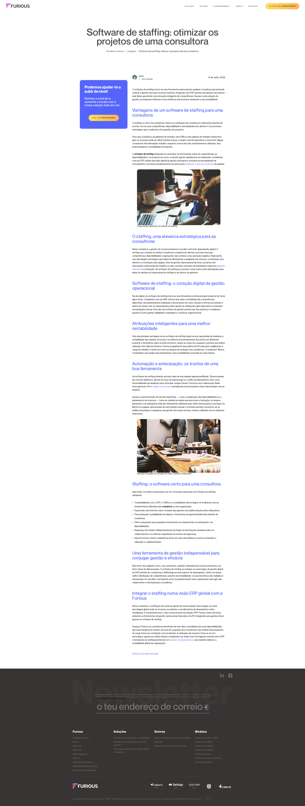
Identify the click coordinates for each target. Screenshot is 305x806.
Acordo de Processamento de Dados (146, 799)
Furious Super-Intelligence (84, 770)
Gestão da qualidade (204, 750)
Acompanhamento (222, 6)
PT (208, 799)
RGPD (107, 799)
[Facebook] (230, 677)
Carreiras (77, 750)
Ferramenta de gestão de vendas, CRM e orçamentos (131, 750)
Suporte (76, 758)
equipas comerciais (161, 386)
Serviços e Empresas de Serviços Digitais (172, 738)
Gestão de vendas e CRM (206, 738)
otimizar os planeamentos (182, 640)
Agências (158, 742)
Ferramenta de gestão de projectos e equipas (130, 743)
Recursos (253, 6)
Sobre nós (77, 746)
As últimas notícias (115, 51)
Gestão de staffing (203, 762)
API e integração (80, 754)
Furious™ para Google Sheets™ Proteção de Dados (181, 799)
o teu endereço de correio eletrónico (111, 698)
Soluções (189, 6)
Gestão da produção (204, 746)
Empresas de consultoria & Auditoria (170, 746)
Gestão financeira (203, 754)
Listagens (131, 51)
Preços (239, 6)
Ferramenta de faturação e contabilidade (132, 738)
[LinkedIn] (222, 677)
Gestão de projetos (204, 742)
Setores (204, 6)
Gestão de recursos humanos (208, 758)
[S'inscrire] (205, 707)
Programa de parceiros (83, 762)
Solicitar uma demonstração (145, 653)
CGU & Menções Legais (121, 799)
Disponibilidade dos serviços (85, 766)
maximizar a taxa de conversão (199, 164)
